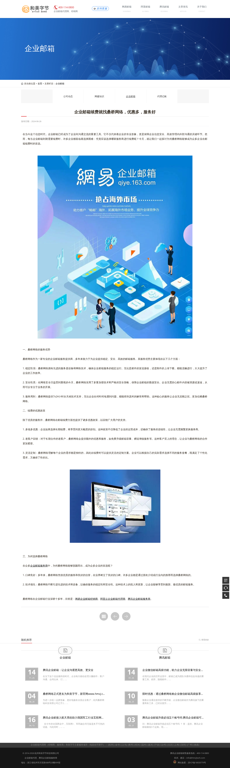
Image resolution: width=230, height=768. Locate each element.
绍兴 (137, 744)
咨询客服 (102, 8)
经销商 (51, 744)
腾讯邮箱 (164, 657)
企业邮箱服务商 (39, 565)
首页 (40, 83)
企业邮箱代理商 (38, 744)
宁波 (157, 744)
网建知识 (99, 96)
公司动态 (68, 96)
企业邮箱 (60, 83)
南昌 (196, 744)
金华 (117, 744)
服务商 (60, 744)
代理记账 (162, 96)
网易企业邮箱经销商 (86, 599)
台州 (163, 744)
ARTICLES (183, 11)
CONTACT (202, 11)
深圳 (183, 744)
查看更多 (205, 639)
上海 (176, 744)
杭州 (111, 744)
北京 (170, 744)
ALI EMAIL (145, 11)
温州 (144, 744)
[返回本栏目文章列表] (104, 616)
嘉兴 (150, 744)
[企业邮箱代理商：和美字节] (35, 12)
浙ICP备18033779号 (197, 762)
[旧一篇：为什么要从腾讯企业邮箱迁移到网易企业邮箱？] (115, 616)
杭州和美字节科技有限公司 (47, 753)
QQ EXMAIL (164, 11)
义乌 (124, 744)
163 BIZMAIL (127, 11)
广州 (190, 744)
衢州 (130, 744)
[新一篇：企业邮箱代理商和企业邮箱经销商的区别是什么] (126, 616)
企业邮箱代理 (31, 757)
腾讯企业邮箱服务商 (139, 599)
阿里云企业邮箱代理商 (112, 599)
